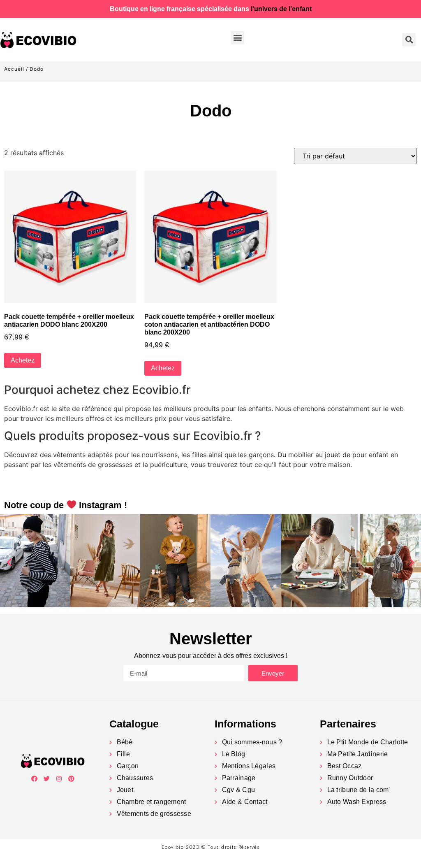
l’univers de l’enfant (281, 8)
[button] (237, 37)
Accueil (14, 69)
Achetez (23, 360)
